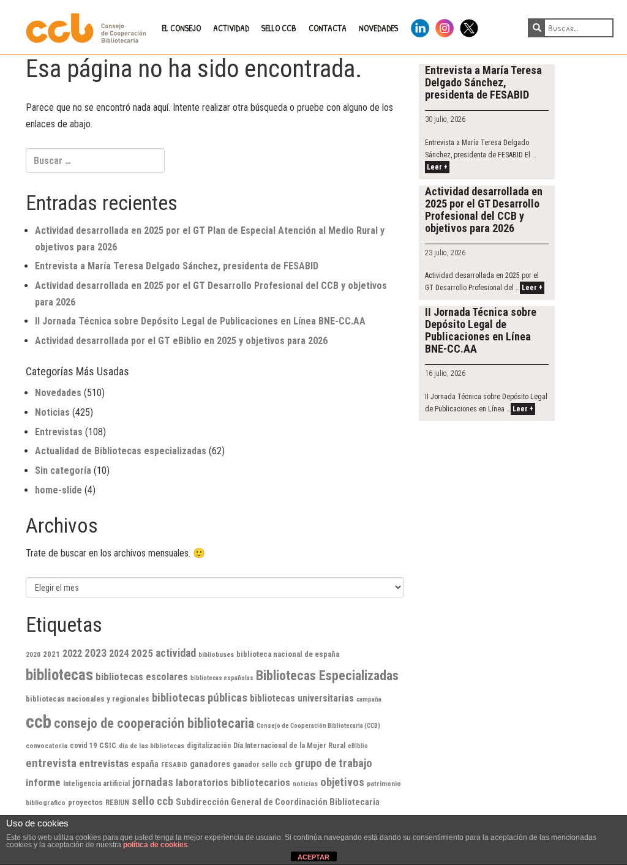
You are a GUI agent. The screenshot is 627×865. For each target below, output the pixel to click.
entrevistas (104, 763)
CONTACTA (328, 28)
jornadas (152, 782)
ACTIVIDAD (231, 28)
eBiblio (358, 746)
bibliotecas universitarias (302, 698)
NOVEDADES (378, 28)
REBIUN (117, 802)
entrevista (51, 763)
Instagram (444, 26)
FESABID (174, 764)
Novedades (58, 393)
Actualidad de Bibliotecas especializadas (120, 451)
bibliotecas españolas (221, 678)
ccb (38, 721)
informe (43, 782)
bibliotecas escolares (142, 677)
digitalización (209, 745)
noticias (305, 783)
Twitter (469, 26)
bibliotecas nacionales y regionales (87, 698)
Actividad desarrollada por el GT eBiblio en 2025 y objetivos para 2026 (181, 340)
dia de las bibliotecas (151, 745)
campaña (368, 699)
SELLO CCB (278, 28)
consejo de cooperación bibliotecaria (154, 723)
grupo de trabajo (333, 763)
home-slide (58, 490)
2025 (142, 653)
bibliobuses (216, 654)
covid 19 (83, 745)
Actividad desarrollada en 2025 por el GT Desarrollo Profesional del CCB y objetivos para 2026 (484, 209)
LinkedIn (420, 26)
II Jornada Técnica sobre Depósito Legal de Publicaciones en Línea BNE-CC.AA (200, 321)
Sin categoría (63, 470)
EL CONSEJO (181, 28)
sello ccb (152, 801)
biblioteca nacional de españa (287, 654)
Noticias (52, 412)
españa (145, 764)
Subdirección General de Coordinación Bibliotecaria (278, 801)
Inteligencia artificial (96, 783)
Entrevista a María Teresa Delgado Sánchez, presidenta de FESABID (176, 266)
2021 (51, 654)
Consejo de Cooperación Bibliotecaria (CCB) (318, 726)
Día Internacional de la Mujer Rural (289, 745)
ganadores (210, 764)
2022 (72, 653)
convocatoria (46, 745)
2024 (119, 653)
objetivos (342, 782)
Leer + (437, 167)
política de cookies (155, 845)
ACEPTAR (313, 857)
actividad (176, 653)
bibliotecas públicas (199, 698)
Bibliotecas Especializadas (327, 675)
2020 (33, 654)
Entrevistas (59, 432)
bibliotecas (59, 675)
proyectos (85, 802)
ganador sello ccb (262, 764)
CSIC (107, 745)
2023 (95, 653)
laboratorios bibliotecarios (233, 782)
